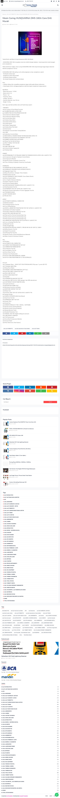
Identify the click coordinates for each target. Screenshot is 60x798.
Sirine (5, 598)
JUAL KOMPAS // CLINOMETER (10, 550)
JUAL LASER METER (8, 552)
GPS (5, 499)
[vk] (8, 390)
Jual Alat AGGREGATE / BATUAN (11, 503)
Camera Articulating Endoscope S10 (17, 482)
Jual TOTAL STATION (9, 580)
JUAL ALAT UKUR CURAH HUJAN (11, 517)
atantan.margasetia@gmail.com (17, 1)
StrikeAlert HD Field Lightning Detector (18, 442)
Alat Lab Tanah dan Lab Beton (11, 497)
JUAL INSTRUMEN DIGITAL (10, 545)
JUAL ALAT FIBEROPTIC (11, 14)
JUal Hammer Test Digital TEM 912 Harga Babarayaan (22, 469)
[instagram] (56, 1)
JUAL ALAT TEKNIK (36, 328)
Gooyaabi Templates (23, 796)
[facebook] (51, 1)
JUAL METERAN (7, 558)
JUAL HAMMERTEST (8, 543)
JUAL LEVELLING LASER (9, 556)
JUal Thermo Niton (9, 578)
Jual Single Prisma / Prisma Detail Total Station (20, 475)
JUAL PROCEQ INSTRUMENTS (10, 563)
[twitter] (54, 1)
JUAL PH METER (7, 561)
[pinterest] (58, 1)
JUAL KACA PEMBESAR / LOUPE (11, 547)
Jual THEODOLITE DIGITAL (10, 572)
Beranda (4, 14)
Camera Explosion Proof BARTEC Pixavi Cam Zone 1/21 (22, 422)
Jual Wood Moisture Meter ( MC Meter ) (14, 596)
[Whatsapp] (57, 795)
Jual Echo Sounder (9, 534)
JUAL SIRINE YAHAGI (8, 567)
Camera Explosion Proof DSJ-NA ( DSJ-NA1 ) (20, 448)
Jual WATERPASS (8, 591)
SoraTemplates (9, 796)
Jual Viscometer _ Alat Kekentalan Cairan (15, 589)
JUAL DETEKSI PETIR (8, 528)
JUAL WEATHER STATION (9, 594)
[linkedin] (30, 387)
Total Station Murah (9, 600)
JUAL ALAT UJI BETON (9, 514)
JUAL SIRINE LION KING (9, 565)
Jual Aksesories (8, 501)
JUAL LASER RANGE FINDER (10, 554)
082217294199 (30, 1)
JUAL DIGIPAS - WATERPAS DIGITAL (12, 530)
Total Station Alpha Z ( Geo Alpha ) (17, 455)
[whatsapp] (41, 390)
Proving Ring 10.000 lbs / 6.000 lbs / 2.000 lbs (20, 462)
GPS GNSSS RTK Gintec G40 (16, 435)
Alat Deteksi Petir (8, 495)
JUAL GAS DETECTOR (8, 536)
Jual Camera (7, 521)
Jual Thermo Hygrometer (10, 576)
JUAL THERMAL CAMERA (9, 574)
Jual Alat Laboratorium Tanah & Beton (22, 328)
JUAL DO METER (7, 532)
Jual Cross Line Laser (9, 525)
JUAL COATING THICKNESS (10, 523)
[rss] (52, 390)
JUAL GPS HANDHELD (9, 541)
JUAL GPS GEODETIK (8, 539)
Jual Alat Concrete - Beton (11, 506)
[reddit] (41, 387)
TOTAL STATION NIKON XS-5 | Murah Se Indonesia (21, 428)
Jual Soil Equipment (9, 569)
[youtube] (30, 390)
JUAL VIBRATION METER (9, 587)
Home (6, 1)
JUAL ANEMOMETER (8, 519)
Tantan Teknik (6, 24)
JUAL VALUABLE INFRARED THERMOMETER (13, 585)
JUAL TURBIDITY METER (9, 583)
